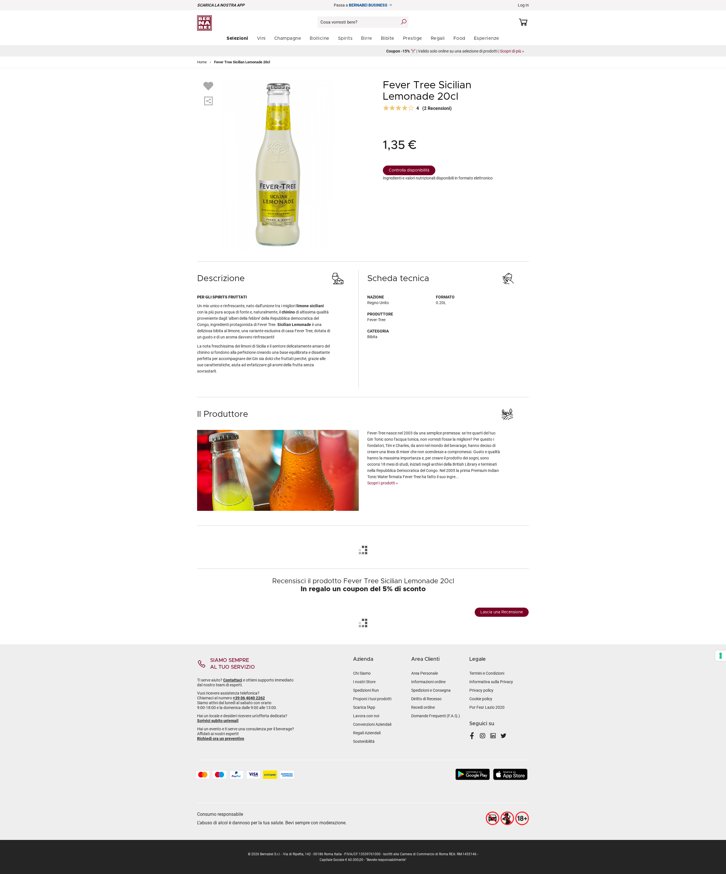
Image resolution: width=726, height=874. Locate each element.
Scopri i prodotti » (382, 483)
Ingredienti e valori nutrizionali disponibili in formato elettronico (438, 178)
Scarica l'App (364, 707)
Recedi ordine (423, 707)
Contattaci (232, 680)
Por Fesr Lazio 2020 (487, 707)
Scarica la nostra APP (220, 5)
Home (202, 62)
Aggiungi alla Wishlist (209, 86)
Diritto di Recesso (426, 699)
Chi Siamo (362, 673)
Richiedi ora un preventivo (220, 738)
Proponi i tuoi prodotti (372, 699)
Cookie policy (480, 699)
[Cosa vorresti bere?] (403, 21)
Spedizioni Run (366, 690)
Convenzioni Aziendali (372, 724)
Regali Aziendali (367, 733)
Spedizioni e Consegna (431, 690)
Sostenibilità (364, 741)
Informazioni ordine (428, 681)
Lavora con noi (366, 716)
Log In (523, 5)
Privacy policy (481, 690)
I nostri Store (364, 681)
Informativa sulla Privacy (491, 681)
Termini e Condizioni (486, 673)
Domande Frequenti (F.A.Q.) (435, 716)
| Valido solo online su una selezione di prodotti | (363, 51)
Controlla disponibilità (409, 170)
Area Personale (424, 673)
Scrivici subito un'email (218, 720)
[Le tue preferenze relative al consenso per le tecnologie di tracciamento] (720, 655)
